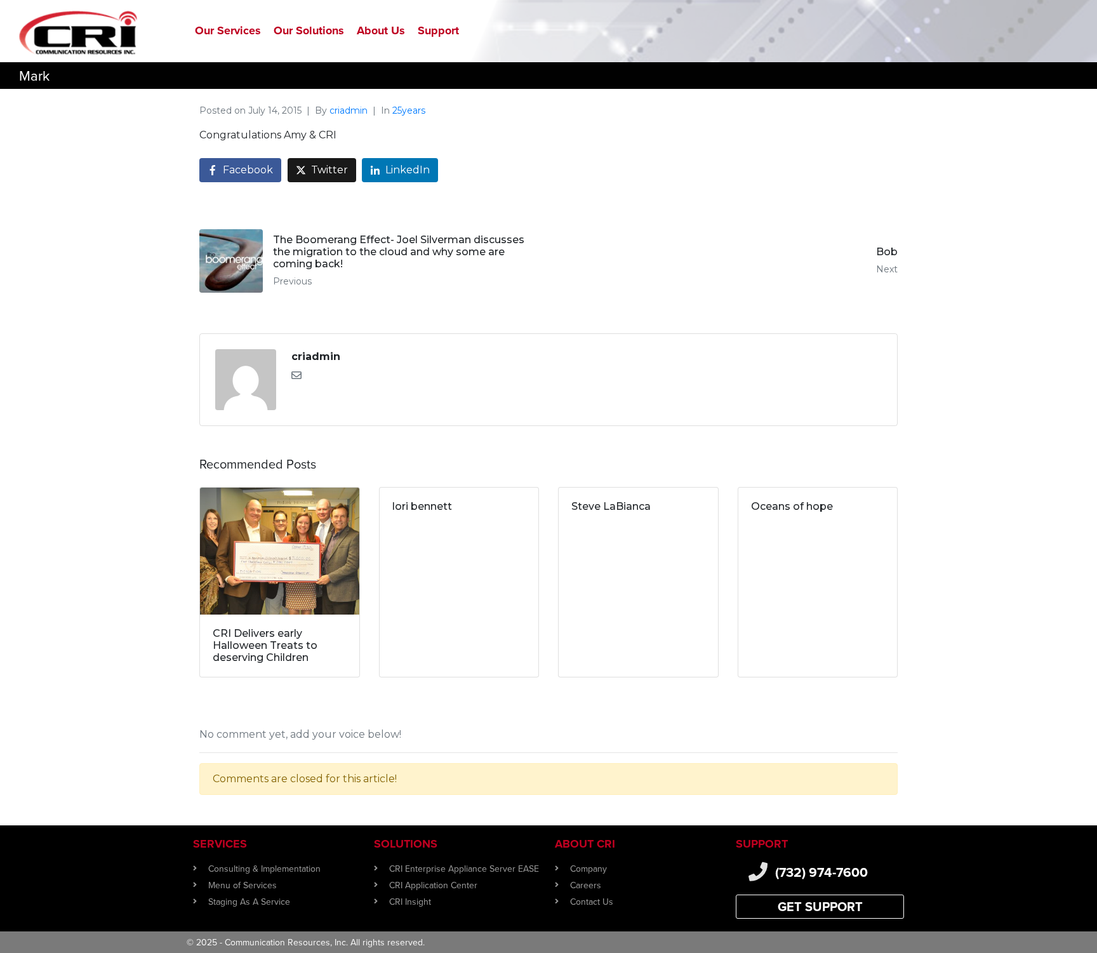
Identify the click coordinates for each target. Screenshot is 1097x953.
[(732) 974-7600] (758, 871)
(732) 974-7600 (821, 872)
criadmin (348, 110)
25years (408, 110)
